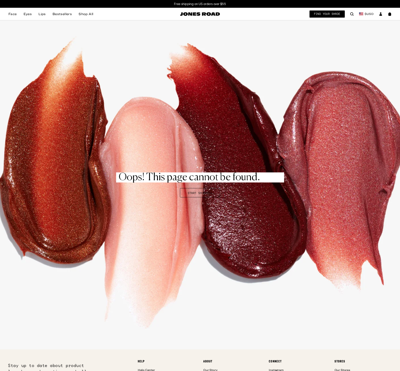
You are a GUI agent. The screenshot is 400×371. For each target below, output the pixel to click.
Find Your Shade (327, 14)
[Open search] (352, 14)
